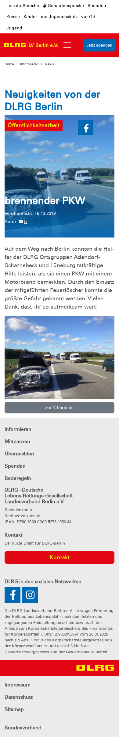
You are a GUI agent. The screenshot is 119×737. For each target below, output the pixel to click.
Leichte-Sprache (22, 5)
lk (25, 221)
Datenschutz (19, 697)
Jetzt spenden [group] (99, 45)
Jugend (14, 27)
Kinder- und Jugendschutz (50, 16)
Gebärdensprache (65, 5)
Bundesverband (23, 728)
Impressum (18, 685)
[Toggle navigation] (67, 45)
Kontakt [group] (60, 557)
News (49, 64)
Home (9, 64)
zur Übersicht (59, 407)
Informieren (29, 64)
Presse (13, 16)
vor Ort (88, 16)
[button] (85, 127)
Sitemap (14, 709)
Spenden (97, 5)
